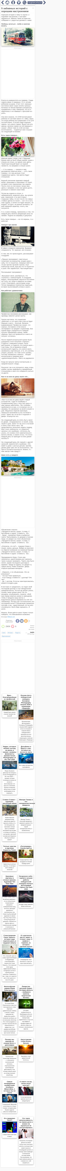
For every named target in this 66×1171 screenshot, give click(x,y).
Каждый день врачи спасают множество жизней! (10, 714)
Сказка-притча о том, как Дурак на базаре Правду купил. (26, 861)
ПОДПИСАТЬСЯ (35, 3)
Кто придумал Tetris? (9, 1119)
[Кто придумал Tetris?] (9, 1132)
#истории (31, 629)
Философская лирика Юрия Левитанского (9, 988)
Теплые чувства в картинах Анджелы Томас (9, 848)
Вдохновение (6, 636)
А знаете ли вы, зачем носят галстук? (26, 1083)
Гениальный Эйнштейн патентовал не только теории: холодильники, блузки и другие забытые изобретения (9, 1108)
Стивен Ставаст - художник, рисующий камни (9, 801)
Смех (3, 632)
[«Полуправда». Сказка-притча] (26, 857)
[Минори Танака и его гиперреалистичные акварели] (26, 817)
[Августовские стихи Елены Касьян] (26, 1054)
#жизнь (32, 627)
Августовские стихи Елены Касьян (26, 1041)
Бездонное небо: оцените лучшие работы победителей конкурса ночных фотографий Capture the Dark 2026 (26, 882)
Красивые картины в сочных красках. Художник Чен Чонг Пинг (9, 879)
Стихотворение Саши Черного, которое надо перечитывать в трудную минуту (9, 939)
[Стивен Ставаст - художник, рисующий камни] (9, 815)
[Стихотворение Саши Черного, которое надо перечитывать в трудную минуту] (9, 953)
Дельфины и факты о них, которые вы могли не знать (26, 749)
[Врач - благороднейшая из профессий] (9, 710)
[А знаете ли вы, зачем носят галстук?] (26, 1095)
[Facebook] (17, 621)
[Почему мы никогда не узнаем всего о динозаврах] (9, 1054)
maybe (32, 632)
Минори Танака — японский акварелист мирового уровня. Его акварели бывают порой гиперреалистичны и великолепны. (26, 825)
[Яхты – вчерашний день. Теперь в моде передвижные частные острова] (2, 4)
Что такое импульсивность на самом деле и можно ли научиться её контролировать (26, 1122)
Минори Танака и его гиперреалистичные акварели (27, 802)
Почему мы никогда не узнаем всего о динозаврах (10, 1042)
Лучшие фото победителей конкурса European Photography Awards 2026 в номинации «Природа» (26, 702)
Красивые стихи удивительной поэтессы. (26, 1058)
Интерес (10, 632)
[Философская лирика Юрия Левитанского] (9, 1001)
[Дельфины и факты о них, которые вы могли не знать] (26, 763)
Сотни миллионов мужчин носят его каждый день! (26, 1099)
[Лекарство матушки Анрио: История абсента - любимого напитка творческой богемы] (26, 1008)
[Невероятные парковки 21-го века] (44, 4)
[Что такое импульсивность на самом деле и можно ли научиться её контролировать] (26, 1138)
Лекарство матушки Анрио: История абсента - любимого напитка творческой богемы (26, 992)
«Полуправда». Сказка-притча (26, 847)
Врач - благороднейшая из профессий (9, 697)
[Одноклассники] (26, 621)
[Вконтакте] (22, 621)
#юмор (32, 625)
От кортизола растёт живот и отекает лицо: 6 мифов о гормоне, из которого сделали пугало (26, 941)
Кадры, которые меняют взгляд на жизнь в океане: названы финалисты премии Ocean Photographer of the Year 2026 (9, 753)
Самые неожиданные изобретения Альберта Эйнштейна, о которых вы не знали (10, 1087)
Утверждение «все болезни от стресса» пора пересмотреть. (26, 961)
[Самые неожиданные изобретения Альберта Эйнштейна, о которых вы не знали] (9, 1102)
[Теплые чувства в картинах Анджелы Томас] (9, 862)
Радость (17, 632)
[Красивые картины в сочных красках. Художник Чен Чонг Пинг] (9, 897)
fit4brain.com (11, 617)
